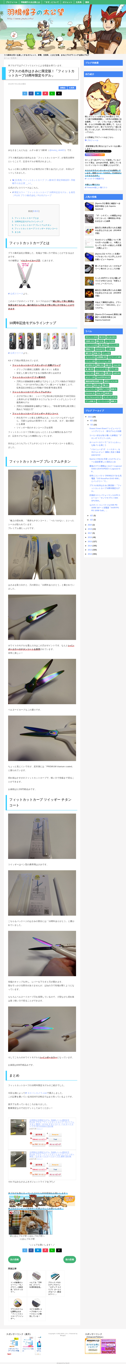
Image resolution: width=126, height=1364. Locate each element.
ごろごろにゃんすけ (92, 397)
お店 (115, 373)
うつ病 (109, 349)
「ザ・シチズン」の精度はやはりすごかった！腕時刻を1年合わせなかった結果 (108, 218)
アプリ (112, 369)
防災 (95, 385)
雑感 (106, 365)
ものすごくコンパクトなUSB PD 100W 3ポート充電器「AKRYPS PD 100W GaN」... (104, 508)
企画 (87, 385)
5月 (92, 520)
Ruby (99, 393)
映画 (112, 389)
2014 (90, 546)
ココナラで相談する (95, 178)
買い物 (101, 345)
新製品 (63, 88)
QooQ (67, 1363)
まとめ (109, 337)
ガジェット (67, 2)
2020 (90, 525)
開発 (87, 2)
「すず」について (51, 2)
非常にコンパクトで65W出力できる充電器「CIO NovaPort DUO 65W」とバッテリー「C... (105, 478)
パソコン (89, 361)
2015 (90, 541)
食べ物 (88, 369)
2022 (90, 417)
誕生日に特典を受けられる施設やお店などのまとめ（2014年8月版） (108, 230)
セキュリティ (90, 389)
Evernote (89, 393)
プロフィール (11, 2)
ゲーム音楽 (89, 401)
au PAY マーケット (38, 1144)
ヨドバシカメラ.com (37, 1093)
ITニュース (89, 345)
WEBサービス (109, 381)
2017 (90, 533)
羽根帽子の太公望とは (30, 2)
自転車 (107, 393)
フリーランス (102, 401)
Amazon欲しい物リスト (97, 187)
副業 (112, 401)
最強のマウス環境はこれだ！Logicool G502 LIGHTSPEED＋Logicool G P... (105, 469)
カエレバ (39, 1128)
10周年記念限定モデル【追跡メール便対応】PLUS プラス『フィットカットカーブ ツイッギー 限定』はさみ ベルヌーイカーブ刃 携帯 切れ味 (52, 1154)
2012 (90, 554)
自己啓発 (89, 365)
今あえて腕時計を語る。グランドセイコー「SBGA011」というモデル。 (108, 305)
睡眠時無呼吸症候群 (92, 381)
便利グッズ (103, 389)
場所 (87, 353)
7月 (92, 425)
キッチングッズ (109, 397)
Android (98, 349)
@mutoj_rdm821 (57, 150)
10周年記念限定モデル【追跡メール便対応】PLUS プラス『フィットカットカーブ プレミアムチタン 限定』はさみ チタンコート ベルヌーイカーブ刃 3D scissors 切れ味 (52, 1123)
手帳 (103, 385)
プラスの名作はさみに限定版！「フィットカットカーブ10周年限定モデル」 (105, 488)
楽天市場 (39, 1134)
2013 (90, 550)
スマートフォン (102, 361)
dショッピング (55, 1144)
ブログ (88, 373)
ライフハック (112, 357)
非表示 (36, 211)
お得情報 (100, 357)
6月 (92, 515)
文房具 (79, 2)
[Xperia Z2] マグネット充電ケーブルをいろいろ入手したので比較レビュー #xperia (108, 256)
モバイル (89, 357)
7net (55, 1139)
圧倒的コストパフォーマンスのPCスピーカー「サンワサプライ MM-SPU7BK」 (104, 498)
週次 (97, 341)
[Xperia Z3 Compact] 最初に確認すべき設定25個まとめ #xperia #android (108, 317)
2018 (90, 529)
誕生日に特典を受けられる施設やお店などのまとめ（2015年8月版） (108, 293)
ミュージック (100, 369)
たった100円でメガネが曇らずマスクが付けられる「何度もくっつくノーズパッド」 (108, 281)
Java (115, 365)
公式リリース (16, 294)
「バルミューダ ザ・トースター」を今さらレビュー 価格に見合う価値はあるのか (104, 452)
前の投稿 (69, 1259)
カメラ (108, 341)
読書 (95, 353)
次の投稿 (14, 1259)
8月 (92, 420)
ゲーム (104, 353)
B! (38, 93)
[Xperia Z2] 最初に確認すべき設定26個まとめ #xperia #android (108, 206)
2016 (90, 537)
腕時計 (97, 373)
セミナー (89, 377)
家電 (106, 373)
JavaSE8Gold (102, 377)
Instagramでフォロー (95, 154)
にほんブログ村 (27, 1239)
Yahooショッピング (38, 1139)
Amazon (55, 1134)
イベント (112, 345)
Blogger (62, 1335)
